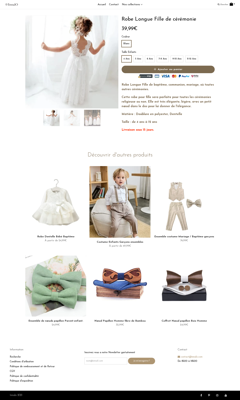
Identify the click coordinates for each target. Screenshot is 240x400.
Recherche (15, 357)
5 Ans (138, 59)
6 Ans (150, 59)
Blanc (126, 43)
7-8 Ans (163, 59)
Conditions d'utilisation (22, 361)
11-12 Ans (191, 59)
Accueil (102, 4)
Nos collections (131, 4)
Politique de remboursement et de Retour (32, 366)
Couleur (126, 37)
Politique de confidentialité (24, 376)
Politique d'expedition (21, 381)
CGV (12, 371)
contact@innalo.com (191, 357)
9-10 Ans (177, 59)
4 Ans (126, 59)
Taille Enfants (129, 52)
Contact (114, 4)
